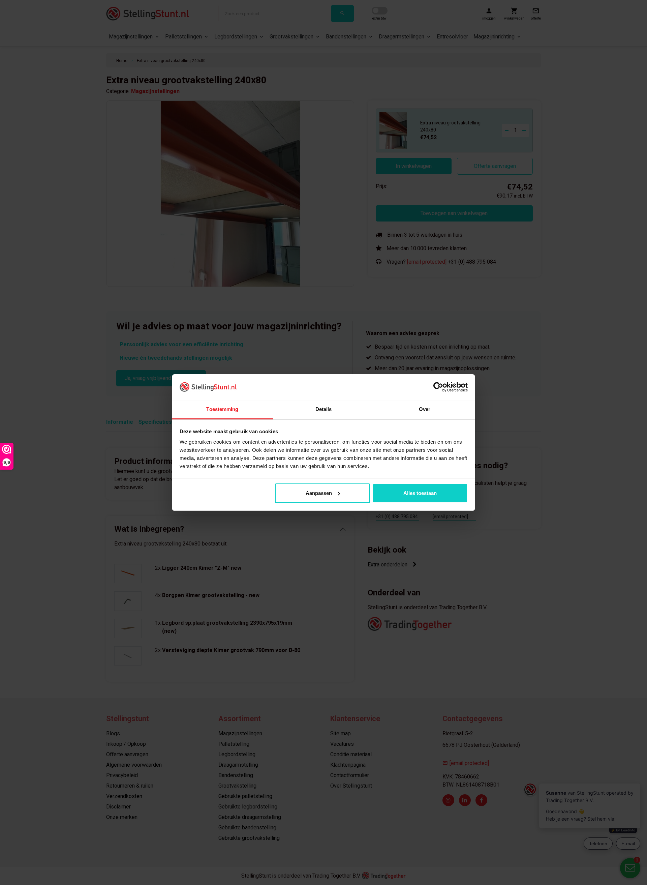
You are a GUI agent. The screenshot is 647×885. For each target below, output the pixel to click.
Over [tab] (424, 409)
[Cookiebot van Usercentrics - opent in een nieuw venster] (438, 387)
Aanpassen (319, 493)
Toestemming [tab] (222, 409)
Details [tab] (323, 409)
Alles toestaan (420, 493)
